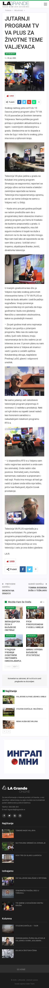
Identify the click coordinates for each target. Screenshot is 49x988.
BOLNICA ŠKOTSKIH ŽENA (26, 950)
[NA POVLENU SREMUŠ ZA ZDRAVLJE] (8, 846)
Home (22, 969)
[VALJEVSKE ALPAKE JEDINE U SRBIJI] (8, 699)
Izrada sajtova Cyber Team (25, 984)
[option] (24, 712)
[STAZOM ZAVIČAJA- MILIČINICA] (8, 712)
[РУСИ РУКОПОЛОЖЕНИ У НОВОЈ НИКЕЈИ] (35, 612)
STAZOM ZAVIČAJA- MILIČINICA (29, 709)
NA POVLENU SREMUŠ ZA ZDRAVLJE (30, 843)
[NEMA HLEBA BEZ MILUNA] (8, 724)
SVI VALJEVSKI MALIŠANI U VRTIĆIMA (31, 878)
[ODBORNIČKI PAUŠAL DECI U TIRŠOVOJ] (8, 893)
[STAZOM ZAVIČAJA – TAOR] (8, 929)
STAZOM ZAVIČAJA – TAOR (27, 926)
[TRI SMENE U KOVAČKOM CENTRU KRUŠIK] (8, 906)
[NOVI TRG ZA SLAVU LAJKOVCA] (8, 858)
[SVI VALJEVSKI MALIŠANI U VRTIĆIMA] (8, 881)
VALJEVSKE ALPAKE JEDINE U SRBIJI (31, 697)
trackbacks (33, 678)
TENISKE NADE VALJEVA (25, 830)
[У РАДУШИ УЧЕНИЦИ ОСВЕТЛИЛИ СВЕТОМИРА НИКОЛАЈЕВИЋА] (14, 640)
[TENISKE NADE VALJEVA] (8, 833)
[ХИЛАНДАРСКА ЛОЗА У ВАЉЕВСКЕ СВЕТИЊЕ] (14, 612)
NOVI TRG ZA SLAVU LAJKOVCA (29, 855)
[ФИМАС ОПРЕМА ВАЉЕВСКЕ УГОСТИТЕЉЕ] (35, 640)
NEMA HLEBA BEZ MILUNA (27, 721)
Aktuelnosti (10, 54)
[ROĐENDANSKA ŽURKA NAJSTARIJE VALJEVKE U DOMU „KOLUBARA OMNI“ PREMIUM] (8, 941)
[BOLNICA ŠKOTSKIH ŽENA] (8, 953)
